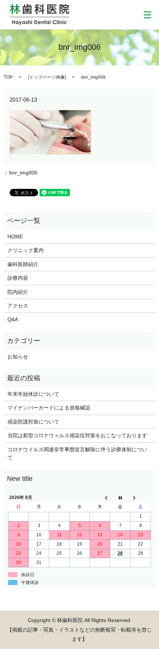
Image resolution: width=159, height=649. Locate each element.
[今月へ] (120, 497)
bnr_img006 (23, 173)
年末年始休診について (33, 394)
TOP (8, 77)
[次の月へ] (141, 497)
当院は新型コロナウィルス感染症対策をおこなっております (77, 435)
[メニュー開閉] (147, 14)
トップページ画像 (47, 77)
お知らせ (17, 357)
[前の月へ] (100, 497)
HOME (15, 236)
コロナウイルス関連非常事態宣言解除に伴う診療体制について (77, 453)
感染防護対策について (33, 422)
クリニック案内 (25, 250)
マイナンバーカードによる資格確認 (48, 408)
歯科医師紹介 (22, 264)
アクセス (17, 306)
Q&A (12, 319)
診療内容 (17, 278)
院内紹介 (17, 292)
